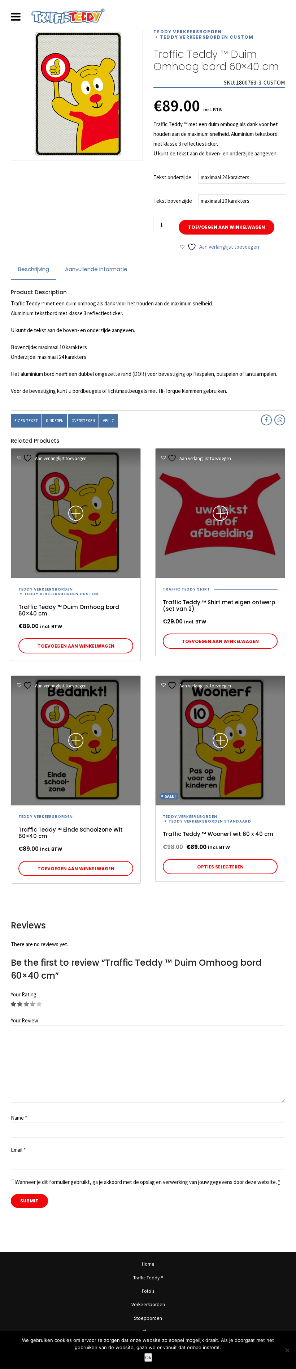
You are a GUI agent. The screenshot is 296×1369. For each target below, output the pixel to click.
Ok (148, 1357)
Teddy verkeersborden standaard (210, 821)
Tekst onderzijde (172, 177)
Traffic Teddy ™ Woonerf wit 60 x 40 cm (218, 834)
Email (18, 1149)
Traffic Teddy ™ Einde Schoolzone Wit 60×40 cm (70, 833)
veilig (108, 420)
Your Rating (23, 994)
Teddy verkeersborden (187, 31)
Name (19, 1117)
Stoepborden (148, 1318)
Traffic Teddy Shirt (186, 589)
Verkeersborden (148, 1304)
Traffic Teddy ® (148, 1278)
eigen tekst (26, 420)
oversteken (83, 420)
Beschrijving (33, 269)
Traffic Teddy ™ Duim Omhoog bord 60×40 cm (68, 610)
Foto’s (148, 1291)
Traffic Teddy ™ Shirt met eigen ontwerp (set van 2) (219, 605)
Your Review (24, 1020)
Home (148, 1264)
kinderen (55, 420)
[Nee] (287, 1350)
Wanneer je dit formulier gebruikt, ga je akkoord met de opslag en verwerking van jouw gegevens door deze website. (148, 1182)
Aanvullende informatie (96, 269)
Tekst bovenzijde (172, 200)
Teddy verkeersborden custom (206, 37)
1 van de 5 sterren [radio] (13, 1004)
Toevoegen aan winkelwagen (226, 227)
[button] (75, 645)
